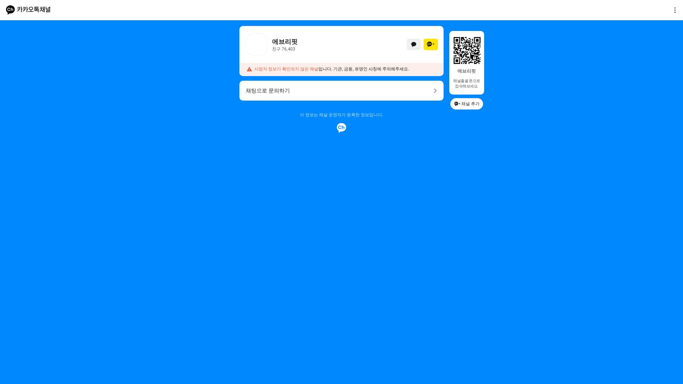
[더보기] (673, 10)
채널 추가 (470, 103)
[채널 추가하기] (431, 44)
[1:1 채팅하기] (414, 44)
